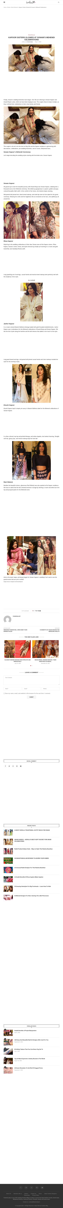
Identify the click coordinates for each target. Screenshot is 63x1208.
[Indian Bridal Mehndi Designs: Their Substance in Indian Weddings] (45, 649)
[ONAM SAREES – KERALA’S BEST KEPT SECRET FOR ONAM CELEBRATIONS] (8, 842)
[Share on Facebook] (35, 610)
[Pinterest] (17, 766)
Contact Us (33, 1193)
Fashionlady (30, 41)
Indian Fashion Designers (50, 1193)
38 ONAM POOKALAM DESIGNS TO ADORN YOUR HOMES (31, 858)
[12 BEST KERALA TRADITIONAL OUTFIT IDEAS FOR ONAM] (8, 832)
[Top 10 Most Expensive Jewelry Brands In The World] (8, 1061)
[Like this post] (33, 610)
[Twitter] (9, 766)
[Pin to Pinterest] (38, 610)
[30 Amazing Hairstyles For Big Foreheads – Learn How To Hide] (8, 889)
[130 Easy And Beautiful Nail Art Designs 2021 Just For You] (8, 1042)
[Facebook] (5, 766)
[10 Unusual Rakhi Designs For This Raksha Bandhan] (8, 870)
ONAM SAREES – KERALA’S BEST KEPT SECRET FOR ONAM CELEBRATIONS (32, 840)
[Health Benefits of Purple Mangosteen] (8, 1033)
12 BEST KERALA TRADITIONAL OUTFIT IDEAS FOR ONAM (32, 830)
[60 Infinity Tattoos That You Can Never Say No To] (8, 1052)
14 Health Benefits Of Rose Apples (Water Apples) (28, 877)
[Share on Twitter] (36, 610)
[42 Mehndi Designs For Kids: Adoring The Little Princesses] (8, 898)
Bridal (8, 7)
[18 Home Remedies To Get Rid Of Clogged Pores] (8, 1070)
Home (5, 7)
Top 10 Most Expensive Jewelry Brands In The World (29, 1058)
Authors (26, 1193)
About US (8, 1193)
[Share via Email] (40, 610)
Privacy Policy (35, 1195)
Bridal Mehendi (14, 7)
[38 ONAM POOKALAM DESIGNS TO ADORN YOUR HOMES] (8, 860)
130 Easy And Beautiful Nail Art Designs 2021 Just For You (31, 1040)
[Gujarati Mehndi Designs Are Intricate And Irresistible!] (17, 649)
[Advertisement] (32, 22)
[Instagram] (13, 766)
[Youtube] (21, 766)
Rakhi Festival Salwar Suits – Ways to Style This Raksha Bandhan (33, 849)
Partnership (27, 1195)
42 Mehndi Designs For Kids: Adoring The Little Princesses (31, 895)
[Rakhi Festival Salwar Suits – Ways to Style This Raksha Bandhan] (8, 851)
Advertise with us (18, 1193)
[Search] (58, 2)
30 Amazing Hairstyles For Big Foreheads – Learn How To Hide (32, 886)
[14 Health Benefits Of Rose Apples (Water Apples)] (8, 879)
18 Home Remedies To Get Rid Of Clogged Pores (28, 1068)
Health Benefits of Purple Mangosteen (25, 1030)
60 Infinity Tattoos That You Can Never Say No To (28, 1049)
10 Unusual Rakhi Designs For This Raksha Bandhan (29, 867)
